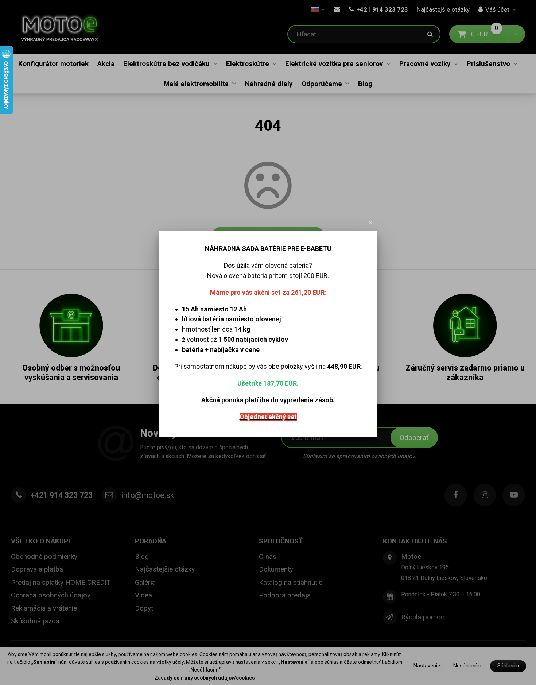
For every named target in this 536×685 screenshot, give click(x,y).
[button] (370, 222)
